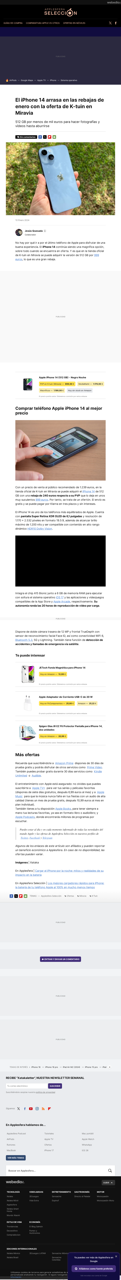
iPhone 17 (49, 1150)
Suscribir (55, 1086)
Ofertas (70, 896)
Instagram (37, 1108)
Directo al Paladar (82, 1196)
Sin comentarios (27, 137)
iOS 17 (60, 597)
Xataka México (13, 1253)
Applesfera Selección (60, 12)
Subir (106, 1182)
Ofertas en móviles (74, 23)
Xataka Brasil (12, 1257)
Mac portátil (87, 1133)
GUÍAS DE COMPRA (13, 23)
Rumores (11, 1144)
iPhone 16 (36, 1067)
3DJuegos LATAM (37, 1253)
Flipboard (49, 137)
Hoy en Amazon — (53, 674)
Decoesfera (12, 1230)
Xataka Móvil (12, 1200)
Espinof (55, 1200)
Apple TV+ (38, 788)
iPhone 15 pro (91, 1067)
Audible (36, 775)
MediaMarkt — (91, 384)
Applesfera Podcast (16, 1133)
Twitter (110, 23)
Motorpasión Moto (105, 1200)
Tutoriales (49, 1133)
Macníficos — (52, 390)
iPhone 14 (88, 491)
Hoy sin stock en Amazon (79, 390)
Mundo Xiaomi (13, 1215)
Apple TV (41, 80)
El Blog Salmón (36, 1226)
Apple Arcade (61, 601)
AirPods (13, 80)
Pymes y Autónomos (34, 1231)
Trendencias (12, 1226)
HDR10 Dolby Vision (39, 528)
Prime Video (94, 767)
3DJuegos (34, 1196)
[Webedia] (114, 2)
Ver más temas (16, 1158)
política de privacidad (45, 1092)
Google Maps (27, 80)
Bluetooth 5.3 (23, 639)
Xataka (10, 1196)
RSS (43, 1108)
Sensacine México (60, 1253)
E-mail (54, 137)
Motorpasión (103, 1196)
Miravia (82, 896)
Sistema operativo (69, 80)
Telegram (47, 837)
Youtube (30, 1108)
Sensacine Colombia (56, 1258)
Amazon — (87, 703)
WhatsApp (87, 1144)
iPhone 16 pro (52, 1067)
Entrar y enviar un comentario (61, 959)
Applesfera (12, 1204)
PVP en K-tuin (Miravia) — (57, 384)
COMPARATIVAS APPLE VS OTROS (43, 23)
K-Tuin (95, 896)
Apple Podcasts (25, 817)
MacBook (11, 1150)
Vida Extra (34, 1200)
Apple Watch (88, 1139)
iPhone (53, 80)
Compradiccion (13, 1235)
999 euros (42, 499)
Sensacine (56, 1196)
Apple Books (63, 808)
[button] (35, 231)
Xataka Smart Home (13, 1210)
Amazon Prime (64, 763)
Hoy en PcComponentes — (57, 703)
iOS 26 (85, 1150)
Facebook (115, 23)
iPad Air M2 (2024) (72, 1067)
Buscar (110, 1170)
